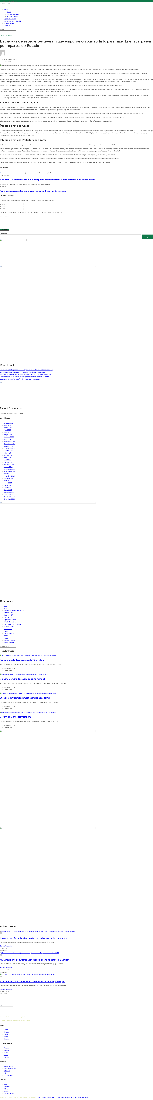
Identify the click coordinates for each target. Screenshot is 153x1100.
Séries (6, 1055)
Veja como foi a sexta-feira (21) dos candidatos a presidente (20, 379)
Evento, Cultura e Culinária (12, 21)
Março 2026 (8, 435)
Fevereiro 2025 (9, 464)
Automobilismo (9, 1075)
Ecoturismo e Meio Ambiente (14, 610)
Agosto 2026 (8, 423)
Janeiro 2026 (8, 439)
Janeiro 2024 (8, 494)
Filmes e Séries (9, 23)
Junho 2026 (8, 428)
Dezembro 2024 (9, 469)
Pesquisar (3, 233)
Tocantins (7, 1087)
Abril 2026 (7, 432)
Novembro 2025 (9, 444)
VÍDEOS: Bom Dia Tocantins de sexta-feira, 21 (22, 679)
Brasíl (9, 12)
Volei (5, 1073)
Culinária (6, 1050)
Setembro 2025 (9, 448)
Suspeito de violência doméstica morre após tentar (25, 697)
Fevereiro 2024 (9, 492)
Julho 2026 (7, 425)
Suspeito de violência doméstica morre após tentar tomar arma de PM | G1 (25, 374)
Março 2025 (8, 462)
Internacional (8, 629)
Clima (5, 608)
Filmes (6, 1053)
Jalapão (6, 1091)
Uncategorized (9, 643)
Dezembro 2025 (9, 441)
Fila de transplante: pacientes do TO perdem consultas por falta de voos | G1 (26, 370)
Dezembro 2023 (9, 497)
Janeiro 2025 (8, 467)
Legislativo (7, 1034)
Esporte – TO (8, 617)
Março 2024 (8, 490)
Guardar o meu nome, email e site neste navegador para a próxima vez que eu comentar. (32, 212)
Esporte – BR (8, 615)
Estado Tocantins (13, 14)
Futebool (7, 1071)
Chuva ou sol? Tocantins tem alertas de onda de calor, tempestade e (33, 938)
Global (6, 1037)
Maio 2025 (7, 458)
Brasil (5, 1084)
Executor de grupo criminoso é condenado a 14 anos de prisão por (32, 981)
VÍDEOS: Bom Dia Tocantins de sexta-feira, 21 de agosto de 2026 (22, 372)
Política (6, 10)
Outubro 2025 (8, 446)
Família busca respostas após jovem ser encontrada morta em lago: (33, 191)
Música (6, 631)
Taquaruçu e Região (10, 1094)
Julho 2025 (7, 453)
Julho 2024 (7, 481)
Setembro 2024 (9, 476)
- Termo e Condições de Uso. (79, 1097)
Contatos (7, 26)
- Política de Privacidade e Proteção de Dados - (52, 1097)
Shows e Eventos (9, 640)
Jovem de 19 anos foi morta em (15, 716)
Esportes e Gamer (10, 19)
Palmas (6, 1089)
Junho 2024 (8, 483)
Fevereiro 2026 (9, 437)
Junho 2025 (8, 455)
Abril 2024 (7, 488)
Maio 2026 (7, 430)
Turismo (6, 1048)
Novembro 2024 (9, 471)
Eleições (6, 1039)
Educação (7, 1032)
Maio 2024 (7, 485)
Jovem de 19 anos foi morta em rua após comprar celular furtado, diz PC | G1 (26, 377)
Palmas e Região (12, 16)
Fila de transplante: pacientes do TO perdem (22, 660)
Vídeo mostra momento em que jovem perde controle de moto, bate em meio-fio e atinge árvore (47, 179)
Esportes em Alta (10, 1068)
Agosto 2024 (8, 478)
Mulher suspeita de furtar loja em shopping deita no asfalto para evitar (34, 959)
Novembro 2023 (9, 499)
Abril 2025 (7, 460)
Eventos (6, 1057)
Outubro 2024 (8, 474)
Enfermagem (8, 613)
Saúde (6, 638)
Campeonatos (8, 1066)
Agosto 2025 (8, 451)
